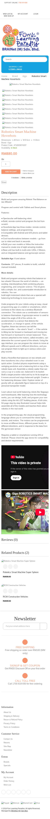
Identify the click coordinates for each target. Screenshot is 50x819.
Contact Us (8, 739)
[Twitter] (13, 792)
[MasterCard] (26, 803)
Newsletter (8, 750)
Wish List (7, 785)
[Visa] (37, 803)
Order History (9, 781)
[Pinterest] (8, 792)
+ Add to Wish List (28, 173)
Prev (42, 87)
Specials (7, 765)
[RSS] (23, 792)
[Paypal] (5, 803)
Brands (6, 762)
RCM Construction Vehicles (15, 596)
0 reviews (15, 178)
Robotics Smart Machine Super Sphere (20, 572)
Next (47, 87)
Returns (7, 743)
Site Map (7, 746)
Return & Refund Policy (13, 720)
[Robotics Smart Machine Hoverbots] (25, 84)
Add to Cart (5, 566)
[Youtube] (28, 792)
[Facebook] (3, 792)
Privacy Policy (9, 723)
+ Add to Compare (28, 171)
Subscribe (43, 626)
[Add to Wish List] (15, 566)
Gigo (24, 76)
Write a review (26, 178)
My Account (8, 777)
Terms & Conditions (11, 727)
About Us (7, 712)
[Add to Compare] (10, 566)
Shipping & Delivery (11, 716)
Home (4, 76)
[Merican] (15, 803)
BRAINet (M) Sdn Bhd (19, 811)
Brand (15, 76)
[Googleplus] (18, 792)
